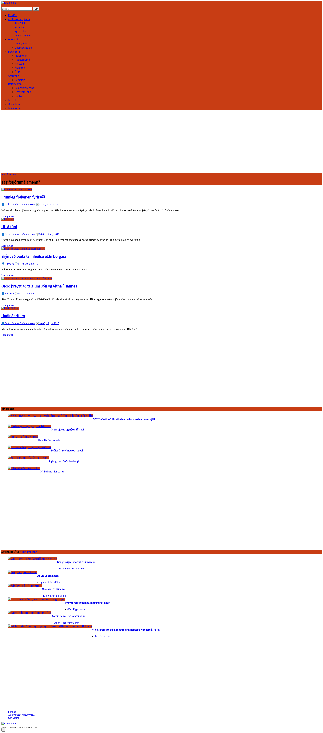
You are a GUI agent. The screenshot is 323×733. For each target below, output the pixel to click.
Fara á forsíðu (8, 174)
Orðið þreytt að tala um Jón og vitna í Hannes (39, 286)
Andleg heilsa (22, 43)
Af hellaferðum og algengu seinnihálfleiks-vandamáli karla (126, 629)
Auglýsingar (14, 108)
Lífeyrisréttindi (23, 92)
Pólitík (18, 96)
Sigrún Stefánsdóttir (49, 582)
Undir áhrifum (13, 315)
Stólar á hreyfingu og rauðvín (67, 450)
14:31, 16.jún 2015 (26, 293)
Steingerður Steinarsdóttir (72, 568)
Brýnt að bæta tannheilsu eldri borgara (33, 256)
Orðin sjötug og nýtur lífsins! (67, 429)
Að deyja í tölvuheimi (54, 589)
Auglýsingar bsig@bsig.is (21, 714)
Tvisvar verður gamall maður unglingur (87, 602)
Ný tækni (20, 64)
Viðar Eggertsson (75, 609)
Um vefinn (14, 104)
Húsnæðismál (22, 60)
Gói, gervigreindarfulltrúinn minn (76, 562)
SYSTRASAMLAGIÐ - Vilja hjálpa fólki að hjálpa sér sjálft (124, 419)
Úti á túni (9, 226)
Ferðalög (20, 80)
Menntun (20, 68)
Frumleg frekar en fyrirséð (23, 197)
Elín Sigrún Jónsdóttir (54, 595)
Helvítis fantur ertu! (49, 440)
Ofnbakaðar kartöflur (52, 471)
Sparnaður (20, 31)
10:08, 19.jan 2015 (47, 323)
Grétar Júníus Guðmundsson (18, 204)
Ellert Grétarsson (102, 636)
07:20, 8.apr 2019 (47, 204)
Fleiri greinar (28, 552)
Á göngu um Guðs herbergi (64, 461)
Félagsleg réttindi (25, 88)
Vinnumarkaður (23, 35)
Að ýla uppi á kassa (48, 575)
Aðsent (12, 100)
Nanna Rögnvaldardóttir (66, 622)
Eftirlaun (20, 27)
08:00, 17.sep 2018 (47, 234)
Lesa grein (7, 216)
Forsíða (12, 15)
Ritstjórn (7, 263)
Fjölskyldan (21, 56)
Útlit (17, 72)
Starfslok (20, 23)
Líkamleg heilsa (23, 47)
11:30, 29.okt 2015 (26, 263)
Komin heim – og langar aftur (68, 616)
